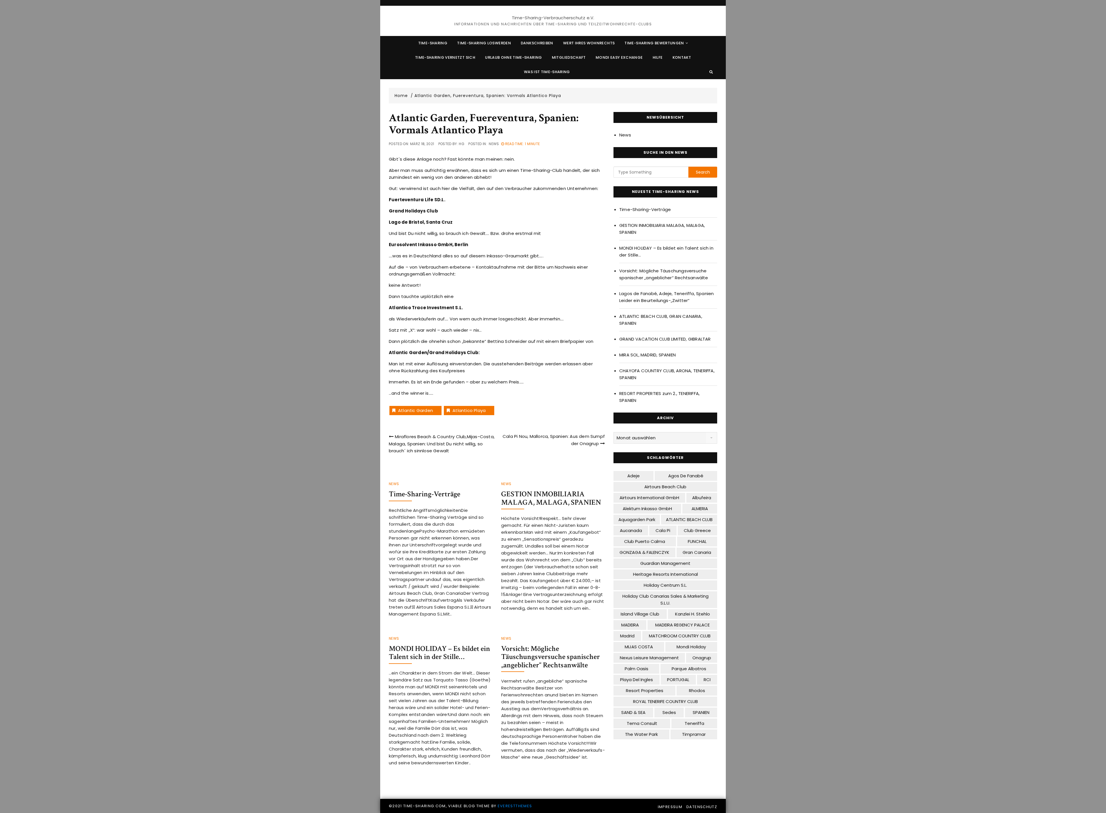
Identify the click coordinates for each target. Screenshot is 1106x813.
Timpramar (694, 734)
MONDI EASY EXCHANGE (619, 57)
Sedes (669, 712)
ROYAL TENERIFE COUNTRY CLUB (665, 701)
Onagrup (701, 658)
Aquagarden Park (636, 519)
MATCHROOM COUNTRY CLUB (680, 636)
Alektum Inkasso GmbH (647, 509)
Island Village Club (640, 614)
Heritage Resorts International (665, 574)
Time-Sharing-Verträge (424, 494)
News (494, 143)
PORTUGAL (678, 680)
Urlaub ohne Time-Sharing (513, 57)
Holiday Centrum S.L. (665, 585)
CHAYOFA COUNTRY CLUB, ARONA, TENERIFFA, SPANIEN (667, 374)
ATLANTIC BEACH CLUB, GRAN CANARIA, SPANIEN (660, 319)
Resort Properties (644, 690)
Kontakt (682, 57)
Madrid (627, 636)
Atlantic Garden (415, 410)
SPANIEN (701, 712)
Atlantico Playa (469, 410)
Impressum (670, 807)
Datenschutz (701, 807)
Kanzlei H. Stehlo (692, 614)
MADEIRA (630, 625)
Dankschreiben (537, 43)
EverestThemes (515, 806)
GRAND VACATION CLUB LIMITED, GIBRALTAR (665, 339)
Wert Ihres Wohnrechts (589, 43)
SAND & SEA (633, 712)
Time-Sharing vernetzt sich (445, 57)
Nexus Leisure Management (649, 658)
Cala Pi (663, 530)
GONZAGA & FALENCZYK (644, 552)
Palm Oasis (636, 669)
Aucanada (631, 530)
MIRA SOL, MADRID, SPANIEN (647, 355)
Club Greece (697, 530)
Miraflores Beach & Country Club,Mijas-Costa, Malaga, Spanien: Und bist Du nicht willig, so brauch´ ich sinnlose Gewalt (442, 444)
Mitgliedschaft (569, 57)
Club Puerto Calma (644, 541)
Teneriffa (694, 723)
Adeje (633, 476)
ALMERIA (700, 509)
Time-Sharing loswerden (484, 43)
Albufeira (701, 498)
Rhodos (697, 690)
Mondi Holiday (691, 647)
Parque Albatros (689, 669)
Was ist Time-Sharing (547, 72)
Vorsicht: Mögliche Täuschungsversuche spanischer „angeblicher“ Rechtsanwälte (550, 657)
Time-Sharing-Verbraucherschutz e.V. (553, 18)
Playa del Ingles (636, 680)
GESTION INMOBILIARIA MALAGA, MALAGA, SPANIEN (551, 498)
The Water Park (641, 734)
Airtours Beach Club (665, 487)
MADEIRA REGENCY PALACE (682, 625)
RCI (707, 680)
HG (461, 143)
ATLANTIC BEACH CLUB (689, 519)
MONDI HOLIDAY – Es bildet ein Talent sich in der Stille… (439, 653)
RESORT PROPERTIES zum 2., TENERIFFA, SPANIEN (659, 396)
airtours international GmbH (649, 498)
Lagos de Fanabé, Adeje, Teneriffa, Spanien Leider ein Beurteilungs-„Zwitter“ (666, 296)
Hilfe (658, 57)
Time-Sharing (432, 43)
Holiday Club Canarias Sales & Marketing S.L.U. (665, 599)
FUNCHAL (697, 541)
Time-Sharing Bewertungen (654, 43)
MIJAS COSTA (639, 647)
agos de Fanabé (685, 476)
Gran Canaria (697, 552)
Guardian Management (665, 563)
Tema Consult (642, 723)
